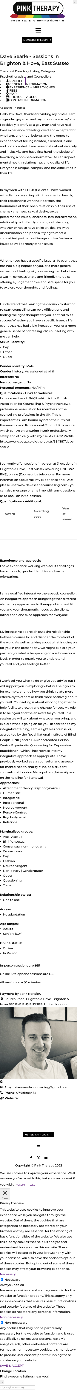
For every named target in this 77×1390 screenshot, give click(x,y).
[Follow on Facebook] (31, 1158)
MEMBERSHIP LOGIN (35, 39)
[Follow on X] (38, 1158)
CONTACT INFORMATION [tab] (28, 100)
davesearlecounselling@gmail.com (41, 1087)
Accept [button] (20, 1184)
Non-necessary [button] (11, 1317)
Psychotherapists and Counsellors (25, 76)
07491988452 (26, 1093)
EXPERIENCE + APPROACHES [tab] (32, 87)
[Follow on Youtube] (46, 1158)
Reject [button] (32, 1184)
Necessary (12, 1279)
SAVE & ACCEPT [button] (12, 1365)
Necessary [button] (8, 1274)
